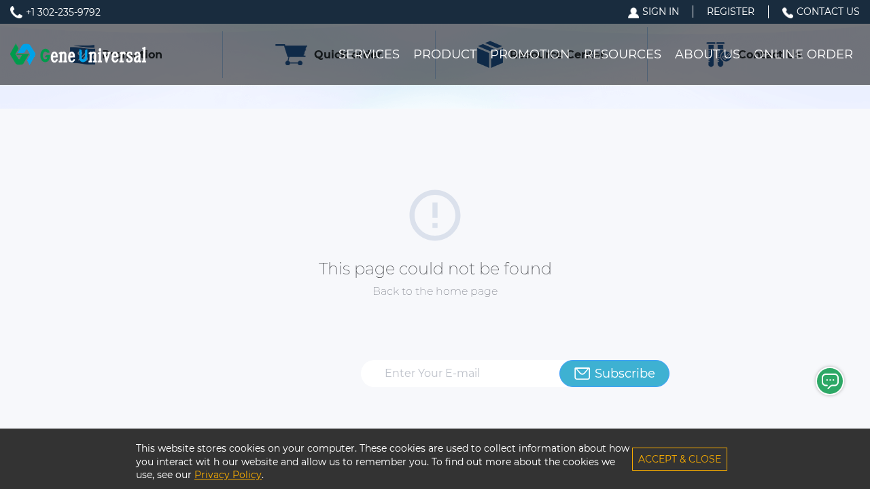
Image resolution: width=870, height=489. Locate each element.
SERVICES (369, 54)
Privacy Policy (228, 475)
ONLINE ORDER (803, 54)
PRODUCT (444, 54)
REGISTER (730, 11)
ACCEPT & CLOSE (679, 459)
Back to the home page (435, 291)
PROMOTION (530, 54)
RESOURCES (622, 54)
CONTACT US (828, 11)
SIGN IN (660, 11)
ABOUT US (707, 54)
